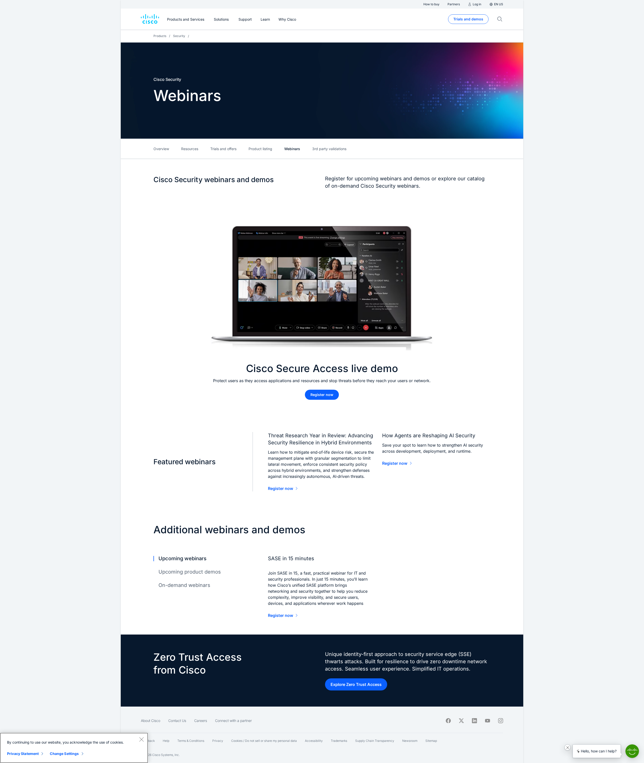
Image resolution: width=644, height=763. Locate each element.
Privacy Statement (23, 753)
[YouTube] (487, 720)
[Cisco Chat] (632, 751)
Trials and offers (223, 149)
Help (166, 741)
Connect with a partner (233, 720)
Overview (161, 149)
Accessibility (314, 741)
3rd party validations (329, 149)
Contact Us (177, 720)
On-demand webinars (184, 585)
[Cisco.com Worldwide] (150, 19)
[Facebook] (448, 720)
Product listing (260, 149)
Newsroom (409, 741)
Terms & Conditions (190, 741)
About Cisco (150, 720)
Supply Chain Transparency (374, 741)
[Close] (141, 739)
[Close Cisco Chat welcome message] (568, 747)
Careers (200, 720)
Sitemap (431, 741)
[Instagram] (500, 720)
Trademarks (339, 741)
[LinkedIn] (474, 720)
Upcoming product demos (189, 572)
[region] (74, 748)
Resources (189, 149)
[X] (461, 720)
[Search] (500, 19)
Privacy (217, 741)
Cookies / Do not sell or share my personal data (264, 741)
